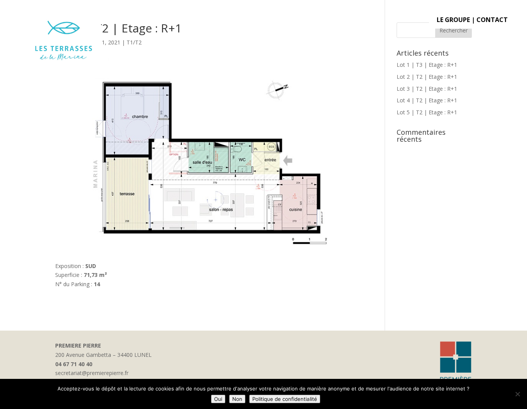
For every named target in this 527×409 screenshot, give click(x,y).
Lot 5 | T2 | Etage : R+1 (427, 112)
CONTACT (492, 19)
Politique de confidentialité (284, 399)
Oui (218, 399)
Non (237, 399)
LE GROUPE (453, 19)
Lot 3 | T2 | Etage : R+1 (427, 88)
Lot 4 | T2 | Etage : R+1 (427, 100)
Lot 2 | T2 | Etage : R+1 (427, 76)
